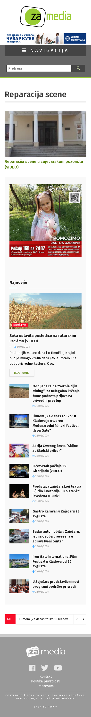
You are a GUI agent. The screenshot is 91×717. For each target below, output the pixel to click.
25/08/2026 (42, 521)
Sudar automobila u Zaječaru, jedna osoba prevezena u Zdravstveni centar (56, 536)
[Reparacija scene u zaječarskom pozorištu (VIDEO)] (46, 154)
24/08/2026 (42, 571)
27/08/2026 (23, 346)
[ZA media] (46, 26)
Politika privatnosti (45, 681)
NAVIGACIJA (48, 50)
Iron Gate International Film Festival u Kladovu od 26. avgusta (55, 561)
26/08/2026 (42, 406)
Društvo (19, 324)
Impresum (45, 686)
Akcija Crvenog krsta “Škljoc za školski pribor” (51, 619)
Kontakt (46, 676)
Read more (22, 372)
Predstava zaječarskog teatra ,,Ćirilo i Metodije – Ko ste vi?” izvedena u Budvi (57, 491)
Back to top (44, 706)
